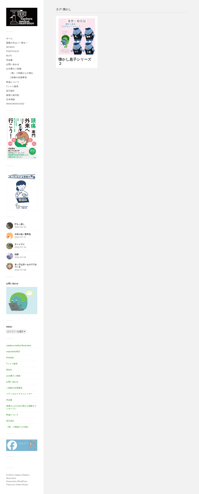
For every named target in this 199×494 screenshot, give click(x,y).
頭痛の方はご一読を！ (17, 42)
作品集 (9, 60)
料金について (12, 82)
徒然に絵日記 (12, 95)
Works (10, 47)
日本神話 (10, 99)
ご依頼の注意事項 (18, 77)
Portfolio (12, 51)
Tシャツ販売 (12, 86)
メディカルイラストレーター (19, 393)
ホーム (9, 38)
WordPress (22, 481)
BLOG (9, 55)
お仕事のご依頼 (13, 68)
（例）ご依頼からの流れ (21, 73)
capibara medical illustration (18, 345)
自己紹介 (10, 90)
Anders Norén (22, 484)
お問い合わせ (12, 64)
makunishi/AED (15, 103)
